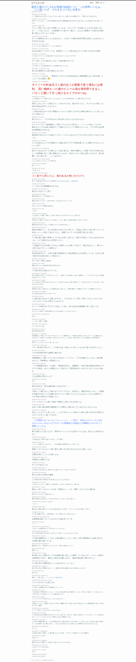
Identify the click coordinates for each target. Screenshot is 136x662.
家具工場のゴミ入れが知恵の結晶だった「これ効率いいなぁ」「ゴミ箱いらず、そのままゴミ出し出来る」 (67, 8)
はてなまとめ (37, 2)
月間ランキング (100, 3)
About (91, 3)
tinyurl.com (59, 577)
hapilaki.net (74, 181)
